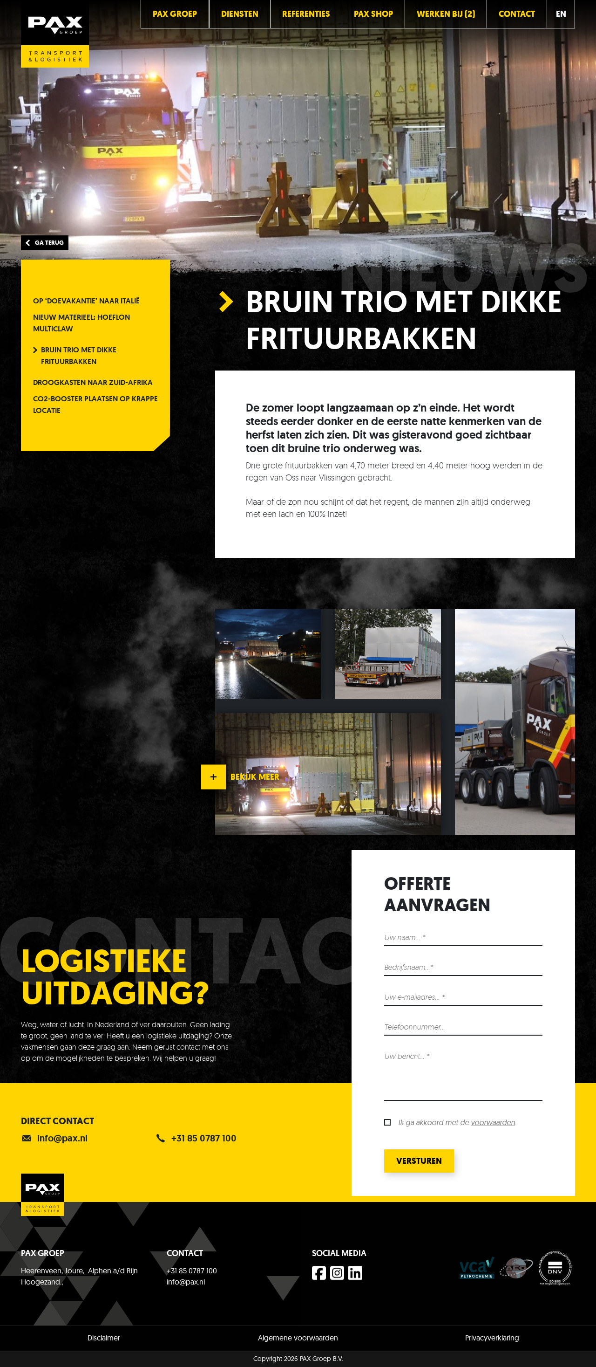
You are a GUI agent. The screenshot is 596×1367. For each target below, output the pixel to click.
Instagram (338, 1275)
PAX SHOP (373, 14)
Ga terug (49, 243)
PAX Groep (175, 14)
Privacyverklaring (492, 1337)
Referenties (306, 14)
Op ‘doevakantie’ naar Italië (86, 301)
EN (561, 14)
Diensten (239, 14)
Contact (517, 14)
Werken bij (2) (446, 14)
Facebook (320, 1275)
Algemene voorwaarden (298, 1337)
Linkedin (356, 1275)
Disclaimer (104, 1337)
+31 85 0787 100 (204, 1138)
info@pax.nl (62, 1138)
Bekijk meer (254, 777)
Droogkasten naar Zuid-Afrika (93, 382)
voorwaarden (493, 1122)
